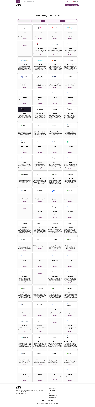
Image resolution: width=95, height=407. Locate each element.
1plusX (24, 32)
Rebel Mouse (55, 276)
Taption (24, 341)
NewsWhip (70, 195)
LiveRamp (55, 146)
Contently (39, 64)
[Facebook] (43, 400)
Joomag (55, 130)
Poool (24, 244)
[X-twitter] (46, 400)
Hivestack (70, 113)
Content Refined (24, 64)
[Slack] (49, 400)
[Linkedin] (52, 400)
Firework (25, 97)
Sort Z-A (62, 21)
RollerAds (70, 276)
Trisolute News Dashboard (70, 341)
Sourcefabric (40, 309)
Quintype (24, 276)
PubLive (24, 260)
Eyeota (55, 81)
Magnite (55, 162)
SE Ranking (24, 292)
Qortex (70, 260)
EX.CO (39, 81)
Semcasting (40, 292)
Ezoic (70, 81)
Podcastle (70, 227)
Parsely (55, 211)
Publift (70, 244)
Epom (24, 81)
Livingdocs (70, 146)
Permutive (24, 227)
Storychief (24, 325)
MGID (40, 178)
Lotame (24, 162)
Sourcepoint (55, 309)
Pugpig (40, 260)
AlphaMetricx (24, 43)
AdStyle (70, 32)
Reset (43, 21)
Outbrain (40, 211)
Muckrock (55, 178)
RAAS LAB (40, 271)
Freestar (40, 97)
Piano (39, 227)
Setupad (70, 292)
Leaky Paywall (24, 146)
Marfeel (70, 162)
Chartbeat (55, 48)
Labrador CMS (70, 130)
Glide (24, 113)
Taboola (70, 325)
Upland (40, 358)
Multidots (24, 195)
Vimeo (70, 358)
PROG (40, 244)
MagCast (40, 162)
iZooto (24, 130)
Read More (24, 38)
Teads (39, 341)
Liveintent (39, 146)
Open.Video (24, 205)
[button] (70, 2)
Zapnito (70, 374)
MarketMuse (25, 178)
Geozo (55, 97)
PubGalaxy (55, 244)
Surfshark (55, 320)
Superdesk (39, 325)
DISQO (55, 64)
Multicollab (70, 178)
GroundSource (39, 113)
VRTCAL (24, 374)
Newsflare (39, 195)
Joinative (40, 130)
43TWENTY (39, 32)
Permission (70, 211)
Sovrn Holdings (70, 309)
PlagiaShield (55, 227)
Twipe (24, 358)
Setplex (55, 292)
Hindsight (55, 113)
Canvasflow (40, 48)
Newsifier (55, 195)
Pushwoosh (55, 260)
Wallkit (40, 374)
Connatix (70, 48)
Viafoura (55, 358)
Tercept (55, 341)
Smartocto (24, 309)
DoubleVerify (70, 64)
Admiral (55, 32)
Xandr (55, 374)
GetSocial (70, 97)
